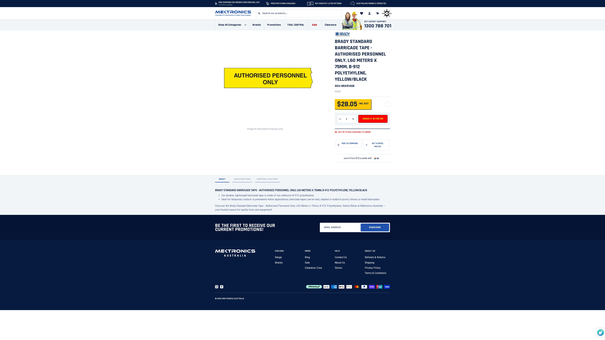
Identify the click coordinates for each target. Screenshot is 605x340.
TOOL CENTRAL (295, 25)
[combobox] (299, 13)
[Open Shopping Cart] (377, 13)
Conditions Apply (225, 5)
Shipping (369, 262)
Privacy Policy (372, 267)
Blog (307, 257)
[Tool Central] (386, 13)
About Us (340, 262)
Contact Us (341, 257)
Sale (307, 262)
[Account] (369, 13)
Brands (279, 262)
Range (278, 257)
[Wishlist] (362, 13)
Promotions (274, 25)
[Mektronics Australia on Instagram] (216, 286)
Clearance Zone (313, 267)
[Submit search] (259, 13)
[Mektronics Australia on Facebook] (221, 286)
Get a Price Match (377, 145)
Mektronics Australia (233, 298)
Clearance (330, 25)
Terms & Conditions (375, 273)
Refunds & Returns (375, 257)
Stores (338, 267)
